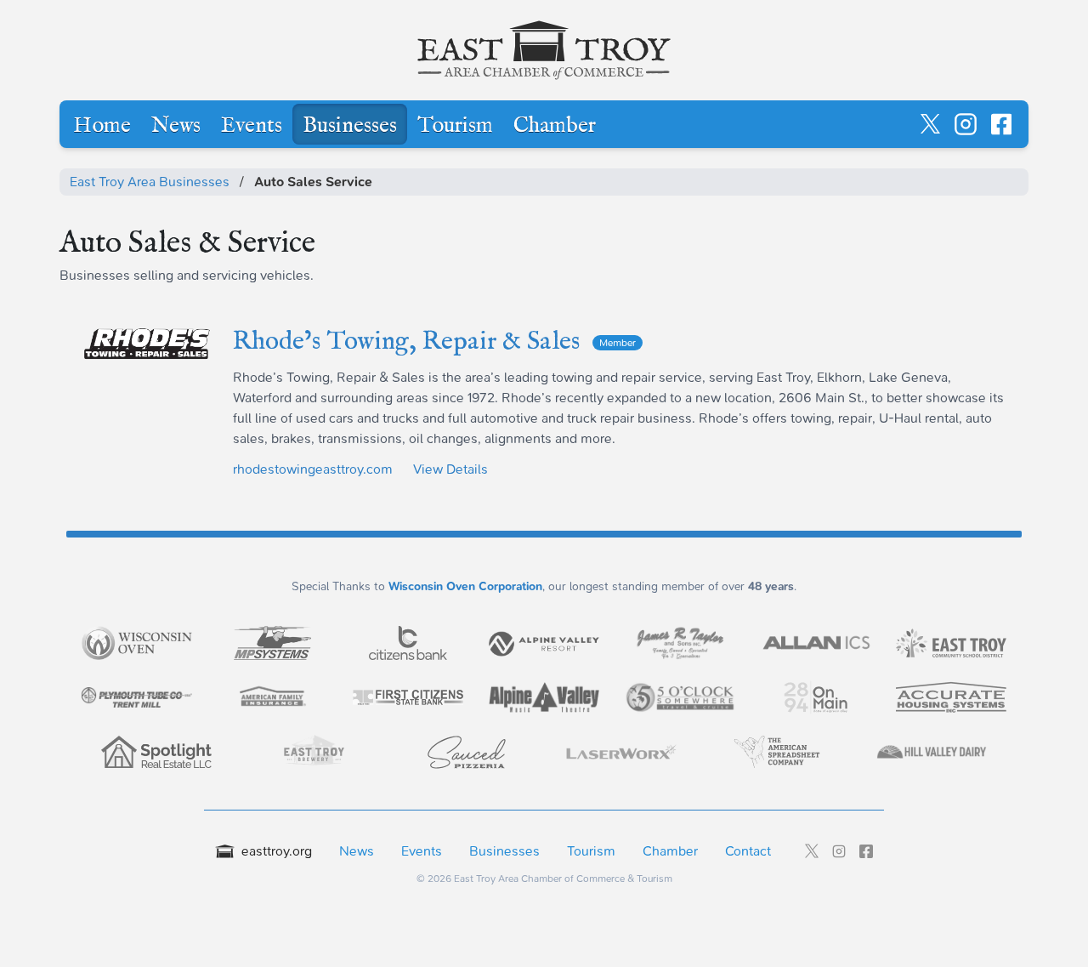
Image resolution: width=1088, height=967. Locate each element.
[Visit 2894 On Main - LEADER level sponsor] (816, 697)
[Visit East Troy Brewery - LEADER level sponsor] (311, 752)
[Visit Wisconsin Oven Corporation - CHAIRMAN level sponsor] (137, 643)
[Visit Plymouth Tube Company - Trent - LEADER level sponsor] (137, 697)
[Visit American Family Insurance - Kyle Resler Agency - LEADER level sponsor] (273, 697)
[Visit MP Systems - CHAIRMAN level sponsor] (273, 643)
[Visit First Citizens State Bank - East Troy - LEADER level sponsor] (408, 697)
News (176, 125)
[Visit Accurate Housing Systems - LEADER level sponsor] (951, 697)
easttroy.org (276, 851)
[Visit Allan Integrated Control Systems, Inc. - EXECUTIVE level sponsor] (816, 642)
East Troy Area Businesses (150, 181)
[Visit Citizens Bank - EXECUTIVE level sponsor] (408, 643)
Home (102, 125)
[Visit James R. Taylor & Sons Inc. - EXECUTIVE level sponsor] (680, 643)
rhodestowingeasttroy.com (313, 469)
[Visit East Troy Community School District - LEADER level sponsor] (951, 643)
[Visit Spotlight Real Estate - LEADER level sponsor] (156, 752)
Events (251, 125)
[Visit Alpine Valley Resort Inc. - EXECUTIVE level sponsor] (544, 642)
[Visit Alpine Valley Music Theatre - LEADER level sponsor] (544, 697)
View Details (450, 469)
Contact (748, 851)
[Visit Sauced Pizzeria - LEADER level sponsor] (466, 752)
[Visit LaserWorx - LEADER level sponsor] (621, 752)
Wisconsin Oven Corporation (465, 586)
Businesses (350, 125)
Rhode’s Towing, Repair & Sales (434, 342)
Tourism (455, 125)
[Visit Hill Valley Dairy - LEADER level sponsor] (931, 751)
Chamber (554, 125)
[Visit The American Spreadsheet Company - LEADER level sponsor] (777, 752)
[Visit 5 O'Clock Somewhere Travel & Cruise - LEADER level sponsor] (680, 697)
